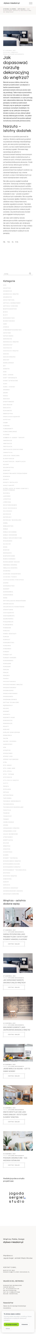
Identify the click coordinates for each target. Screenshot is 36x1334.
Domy (5, 383)
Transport (7, 816)
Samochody (7, 744)
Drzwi (5, 392)
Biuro (5, 312)
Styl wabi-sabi (9, 768)
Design (6, 353)
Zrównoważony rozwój (13, 891)
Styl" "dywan (8, 774)
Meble (5, 529)
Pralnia (6, 675)
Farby (5, 422)
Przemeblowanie (10, 699)
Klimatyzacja (8, 458)
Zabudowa (7, 879)
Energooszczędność (11, 416)
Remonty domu (9, 717)
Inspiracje (7, 443)
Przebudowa (8, 690)
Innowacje (7, 440)
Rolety (6, 726)
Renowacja (7, 720)
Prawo (6, 678)
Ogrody (6, 588)
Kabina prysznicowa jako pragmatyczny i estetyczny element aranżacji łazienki (15, 936)
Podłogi (6, 630)
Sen (4, 747)
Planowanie (8, 624)
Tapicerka (7, 798)
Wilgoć (6, 843)
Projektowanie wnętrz (13, 684)
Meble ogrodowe (10, 535)
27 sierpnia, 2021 (9, 50)
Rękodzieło (8, 705)
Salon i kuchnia (9, 741)
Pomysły (6, 639)
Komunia (6, 476)
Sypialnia (21, 9)
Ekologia (7, 407)
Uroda (5, 825)
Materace (7, 514)
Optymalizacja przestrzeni (14, 600)
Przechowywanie (10, 693)
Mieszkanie (7, 541)
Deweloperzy (8, 362)
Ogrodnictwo (8, 585)
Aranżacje (7, 297)
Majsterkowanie (10, 505)
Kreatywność (8, 485)
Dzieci (5, 395)
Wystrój (6, 873)
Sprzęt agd (8, 756)
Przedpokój (8, 696)
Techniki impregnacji (12, 801)
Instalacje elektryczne (13, 449)
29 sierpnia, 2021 (9, 1023)
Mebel (5, 523)
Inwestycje (8, 452)
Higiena (6, 434)
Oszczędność (8, 612)
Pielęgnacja (8, 621)
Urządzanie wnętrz (11, 828)
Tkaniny (6, 813)
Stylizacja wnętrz (11, 780)
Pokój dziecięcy (9, 633)
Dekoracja (7, 338)
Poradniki (7, 648)
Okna (5, 597)
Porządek (7, 663)
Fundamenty (8, 428)
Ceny (5, 324)
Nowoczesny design (11, 562)
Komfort (6, 470)
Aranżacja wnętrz (11, 294)
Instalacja (7, 446)
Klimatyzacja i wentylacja (14, 461)
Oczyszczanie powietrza (13, 579)
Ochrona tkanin (10, 577)
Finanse (6, 425)
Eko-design (7, 404)
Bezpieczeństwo (10, 309)
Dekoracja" (8, 345)
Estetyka (7, 419)
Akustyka (7, 288)
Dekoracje (7, 348)
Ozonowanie (8, 618)
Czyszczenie (8, 336)
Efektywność (8, 401)
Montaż (6, 550)
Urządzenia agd (9, 831)
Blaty (5, 315)
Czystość (7, 333)
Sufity (5, 783)
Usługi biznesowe (10, 834)
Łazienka (7, 496)
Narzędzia (7, 553)
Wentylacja (8, 840)
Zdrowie (6, 885)
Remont (6, 711)
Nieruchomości (9, 558)
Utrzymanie (8, 837)
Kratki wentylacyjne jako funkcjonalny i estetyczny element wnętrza (15, 1114)
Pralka (6, 669)
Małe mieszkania (10, 508)
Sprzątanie (8, 753)
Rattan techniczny (11, 702)
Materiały (7, 517)
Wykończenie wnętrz (12, 861)
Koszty (6, 479)
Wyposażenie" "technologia (14, 870)
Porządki (7, 666)
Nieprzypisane (9, 556)
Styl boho (7, 765)
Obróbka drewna (10, 565)
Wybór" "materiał (10, 858)
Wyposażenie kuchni (11, 864)
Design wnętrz (9, 356)
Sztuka (6, 792)
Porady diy (7, 654)
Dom (4, 371)
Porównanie (8, 660)
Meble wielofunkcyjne (12, 538)
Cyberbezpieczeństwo (12, 330)
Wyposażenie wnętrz (12, 867)
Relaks (6, 708)
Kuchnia (6, 493)
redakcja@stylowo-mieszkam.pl (16, 1272)
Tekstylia (7, 810)
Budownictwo (9, 318)
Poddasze (7, 627)
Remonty (6, 714)
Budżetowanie (9, 321)
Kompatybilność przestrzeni (15, 473)
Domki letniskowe (10, 380)
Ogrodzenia (8, 591)
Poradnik (7, 645)
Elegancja (7, 410)
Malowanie (7, 511)
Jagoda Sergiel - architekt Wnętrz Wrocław (17, 1258)
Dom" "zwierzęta (10, 377)
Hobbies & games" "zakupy (14, 437)
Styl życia (7, 771)
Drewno (6, 389)
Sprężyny (7, 750)
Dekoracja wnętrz (11, 341)
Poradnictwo (8, 642)
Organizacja (8, 603)
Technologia (8, 804)
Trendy (6, 819)
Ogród (5, 582)
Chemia (6, 327)
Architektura (8, 300)
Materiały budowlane (12, 520)
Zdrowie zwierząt (10, 888)
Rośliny (6, 729)
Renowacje (7, 723)
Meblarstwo (8, 526)
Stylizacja (7, 777)
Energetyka (8, 413)
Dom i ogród (8, 374)
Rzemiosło (7, 735)
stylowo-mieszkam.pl (16, 54)
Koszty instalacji (10, 482)
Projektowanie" (10, 687)
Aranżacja (7, 291)
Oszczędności (9, 615)
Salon (5, 738)
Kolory (6, 464)
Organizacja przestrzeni (13, 606)
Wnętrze (6, 849)
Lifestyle (7, 499)
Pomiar (6, 636)
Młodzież (7, 544)
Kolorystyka (8, 467)
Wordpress (7, 852)
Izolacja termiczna (11, 455)
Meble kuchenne (10, 532)
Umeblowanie (8, 822)
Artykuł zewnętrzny (12, 303)
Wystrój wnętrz (10, 876)
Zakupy (6, 882)
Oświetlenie (8, 609)
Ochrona (7, 570)
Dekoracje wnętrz (11, 350)
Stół (5, 762)
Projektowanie (9, 681)
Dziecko (6, 398)
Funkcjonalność (10, 431)
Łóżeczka (7, 502)
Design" (6, 359)
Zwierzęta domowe (11, 893)
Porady (6, 651)
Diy (4, 365)
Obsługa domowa (10, 568)
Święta (6, 786)
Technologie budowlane (13, 807)
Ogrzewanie (8, 594)
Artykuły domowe (10, 306)
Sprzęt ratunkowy (11, 759)
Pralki (6, 672)
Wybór (6, 855)
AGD (4, 285)
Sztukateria (8, 795)
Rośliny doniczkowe (11, 732)
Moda (5, 547)
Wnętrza (14, 52)
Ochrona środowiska (12, 573)
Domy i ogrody (9, 386)
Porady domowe (9, 657)
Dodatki (6, 368)
